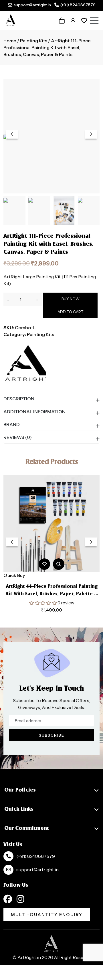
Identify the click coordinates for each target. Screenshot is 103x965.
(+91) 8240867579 (78, 4)
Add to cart (71, 311)
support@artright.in (32, 4)
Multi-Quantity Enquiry (46, 914)
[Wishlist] (84, 20)
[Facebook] (7, 899)
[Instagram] (20, 899)
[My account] (73, 20)
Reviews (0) (17, 437)
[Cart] (62, 20)
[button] (91, 134)
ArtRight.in (29, 957)
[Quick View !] (58, 564)
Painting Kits (33, 40)
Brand (11, 424)
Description (18, 398)
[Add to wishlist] (44, 564)
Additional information (34, 411)
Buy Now (71, 299)
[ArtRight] (24, 363)
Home (9, 40)
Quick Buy (14, 575)
